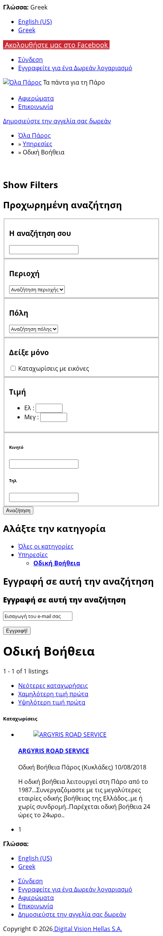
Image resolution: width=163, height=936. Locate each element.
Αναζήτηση (18, 510)
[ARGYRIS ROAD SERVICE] (70, 734)
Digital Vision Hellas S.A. (87, 929)
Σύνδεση (30, 59)
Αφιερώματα (36, 98)
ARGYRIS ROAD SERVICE (53, 751)
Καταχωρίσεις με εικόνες (53, 368)
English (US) (35, 21)
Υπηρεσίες (33, 555)
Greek (26, 30)
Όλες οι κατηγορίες (46, 546)
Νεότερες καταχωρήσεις (53, 685)
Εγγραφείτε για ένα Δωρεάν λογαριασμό (75, 68)
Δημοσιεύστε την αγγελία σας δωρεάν (57, 121)
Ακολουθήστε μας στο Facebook (56, 44)
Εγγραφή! (17, 631)
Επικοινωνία (35, 106)
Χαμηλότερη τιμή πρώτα (53, 694)
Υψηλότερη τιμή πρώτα (51, 702)
